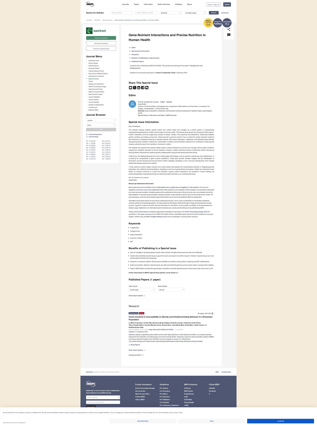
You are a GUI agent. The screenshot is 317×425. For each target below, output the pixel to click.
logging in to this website (190, 187)
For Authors (164, 388)
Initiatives (178, 4)
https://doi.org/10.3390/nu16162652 (161, 329)
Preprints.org (189, 394)
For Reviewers (165, 391)
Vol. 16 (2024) (90, 145)
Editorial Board (94, 66)
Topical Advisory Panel (96, 71)
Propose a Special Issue (101, 49)
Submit (227, 4)
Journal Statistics (94, 97)
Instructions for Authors (96, 76)
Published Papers (138, 61)
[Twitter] (135, 88)
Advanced (224, 13)
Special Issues (107, 20)
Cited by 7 (132, 332)
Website (169, 102)
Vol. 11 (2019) (90, 156)
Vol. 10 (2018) (90, 159)
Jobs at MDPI (140, 399)
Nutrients (97, 20)
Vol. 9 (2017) (106, 141)
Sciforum (187, 388)
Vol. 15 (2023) (90, 148)
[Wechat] (146, 88)
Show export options (137, 295)
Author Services (164, 4)
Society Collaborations (96, 105)
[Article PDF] (212, 313)
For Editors (164, 394)
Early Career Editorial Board (98, 73)
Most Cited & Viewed (96, 94)
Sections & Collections (96, 84)
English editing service (159, 216)
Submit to (101, 38)
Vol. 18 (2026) (90, 141)
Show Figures (134, 345)
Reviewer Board (94, 68)
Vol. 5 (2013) (106, 150)
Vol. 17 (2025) (90, 143)
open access (145, 214)
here (176, 273)
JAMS (186, 405)
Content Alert (226, 372)
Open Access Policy (142, 394)
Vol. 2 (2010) (106, 156)
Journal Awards (94, 102)
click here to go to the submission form (150, 190)
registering (174, 187)
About (189, 4)
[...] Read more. (185, 339)
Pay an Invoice (140, 391)
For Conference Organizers (169, 405)
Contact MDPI (140, 397)
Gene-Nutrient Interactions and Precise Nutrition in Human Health (137, 20)
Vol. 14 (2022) (90, 150)
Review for (101, 43)
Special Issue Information (140, 51)
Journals (125, 4)
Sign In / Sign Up (213, 4)
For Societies (164, 402)
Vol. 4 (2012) (106, 152)
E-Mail (162, 102)
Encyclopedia (189, 402)
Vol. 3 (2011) (106, 154)
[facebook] (143, 88)
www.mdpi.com (162, 187)
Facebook (212, 391)
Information (148, 4)
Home (94, 60)
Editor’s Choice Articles (96, 92)
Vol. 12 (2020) (90, 154)
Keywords (135, 54)
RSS (217, 372)
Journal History (94, 99)
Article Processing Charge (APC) (196, 212)
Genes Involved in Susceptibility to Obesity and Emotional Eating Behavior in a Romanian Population (170, 318)
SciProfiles (188, 399)
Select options (92, 397)
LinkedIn (212, 388)
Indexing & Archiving (95, 89)
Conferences (93, 107)
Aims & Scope (93, 63)
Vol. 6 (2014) (106, 148)
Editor (134, 47)
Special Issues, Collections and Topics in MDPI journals (157, 115)
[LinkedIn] (139, 88)
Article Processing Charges (145, 388)
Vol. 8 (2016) (106, 143)
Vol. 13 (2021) (90, 152)
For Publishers (165, 399)
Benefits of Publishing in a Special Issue (145, 58)
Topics (136, 4)
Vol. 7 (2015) (106, 145)
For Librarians (165, 397)
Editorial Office (93, 110)
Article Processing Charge (97, 86)
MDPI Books (188, 391)
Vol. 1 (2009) (106, 159)
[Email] (130, 88)
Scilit (186, 397)
